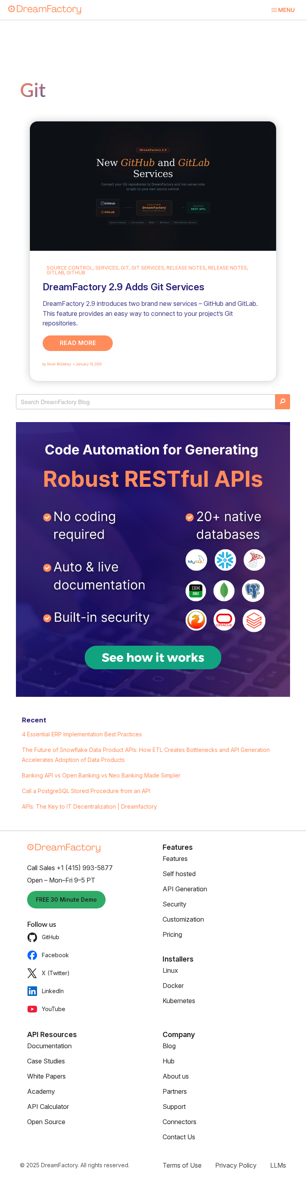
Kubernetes (179, 1001)
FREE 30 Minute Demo (66, 899)
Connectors (179, 1122)
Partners (175, 1091)
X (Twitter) (56, 973)
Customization (183, 919)
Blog (169, 1046)
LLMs (278, 1165)
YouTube (53, 1009)
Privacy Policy (236, 1165)
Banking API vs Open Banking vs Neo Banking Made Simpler (101, 775)
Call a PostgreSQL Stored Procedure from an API (86, 790)
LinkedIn (53, 991)
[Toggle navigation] (282, 10)
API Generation (185, 889)
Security (174, 904)
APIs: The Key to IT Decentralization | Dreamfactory (89, 806)
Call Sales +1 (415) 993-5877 (70, 868)
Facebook (55, 955)
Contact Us (179, 1137)
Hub (169, 1061)
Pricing (172, 934)
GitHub (50, 937)
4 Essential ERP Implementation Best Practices (82, 734)
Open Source (46, 1122)
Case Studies (46, 1061)
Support (174, 1107)
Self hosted (179, 874)
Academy (41, 1091)
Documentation (49, 1046)
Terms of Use (182, 1165)
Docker (173, 986)
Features (175, 859)
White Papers (46, 1076)
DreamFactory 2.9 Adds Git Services (123, 287)
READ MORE (78, 343)
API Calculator (48, 1107)
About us (176, 1076)
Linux (170, 970)
